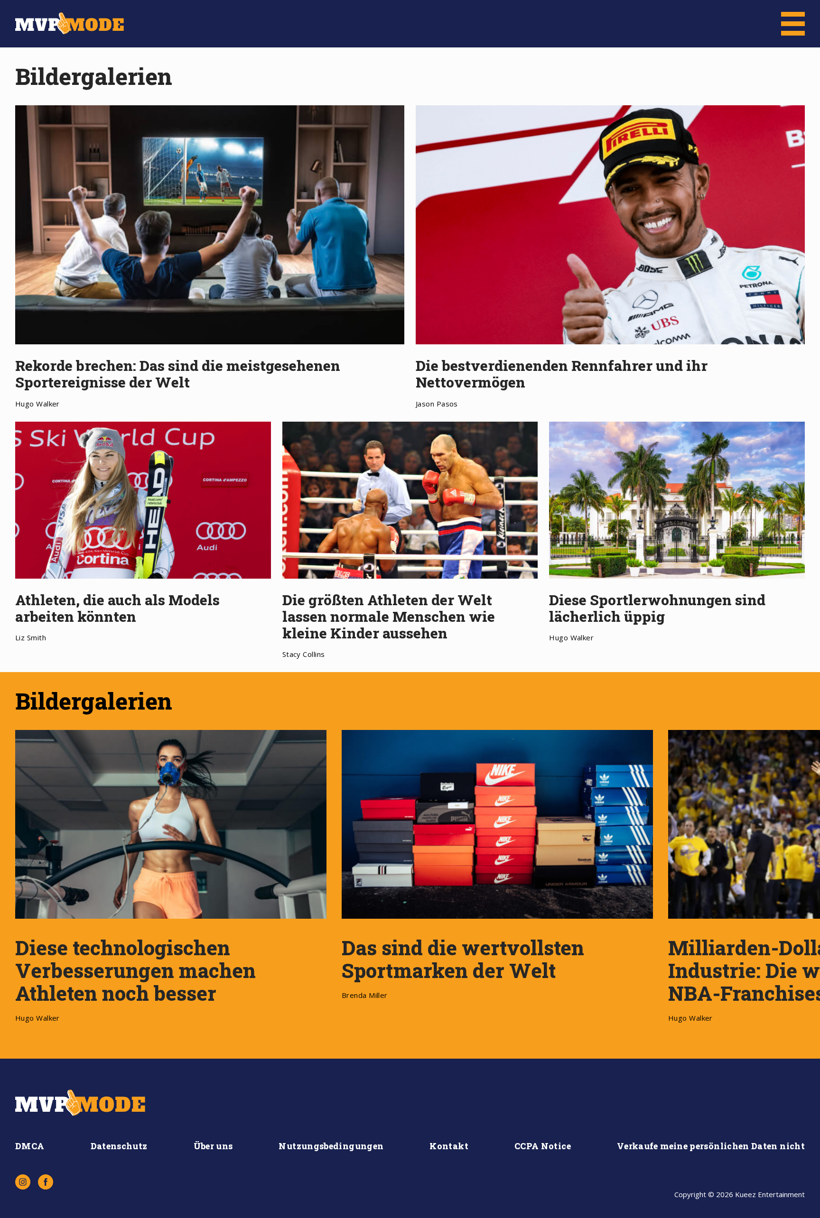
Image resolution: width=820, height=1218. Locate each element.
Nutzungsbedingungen (331, 1146)
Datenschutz (119, 1146)
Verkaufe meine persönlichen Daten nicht (711, 1146)
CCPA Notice (542, 1146)
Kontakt (448, 1146)
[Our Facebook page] (45, 1182)
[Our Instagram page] (22, 1182)
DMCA (29, 1146)
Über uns (213, 1146)
